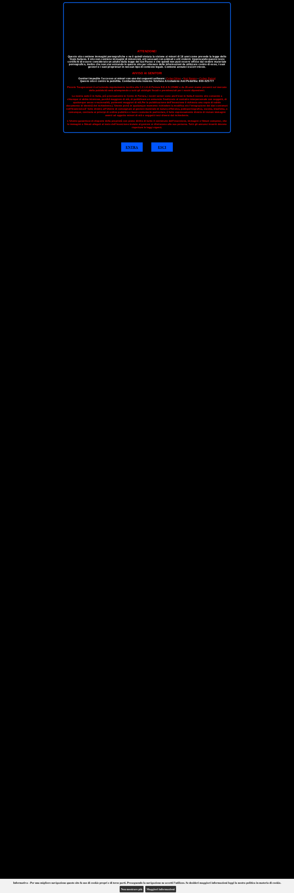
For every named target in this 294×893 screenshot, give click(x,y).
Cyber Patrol (207, 78)
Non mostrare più (131, 889)
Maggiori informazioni (161, 889)
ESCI (162, 147)
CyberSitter (173, 78)
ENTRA (132, 147)
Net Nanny (190, 78)
